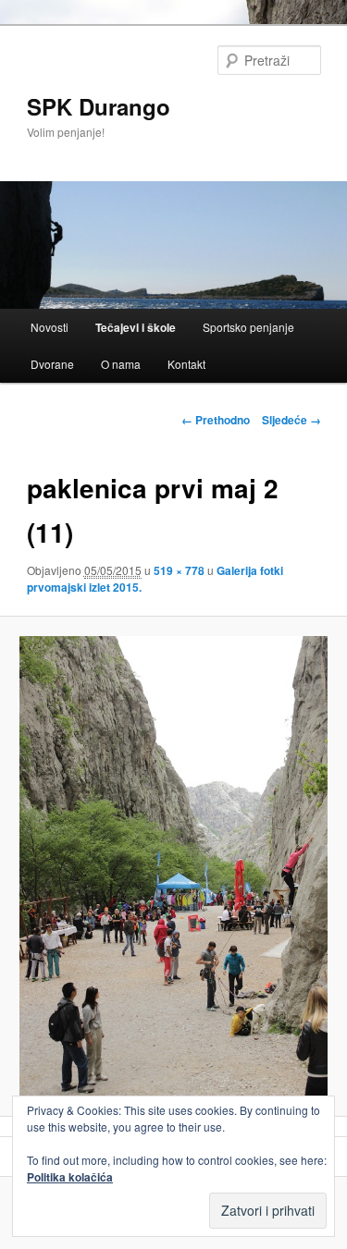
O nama (121, 364)
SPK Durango (98, 106)
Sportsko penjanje (248, 327)
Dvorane (52, 364)
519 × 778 (179, 570)
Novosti (49, 327)
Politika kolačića (70, 1177)
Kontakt (186, 364)
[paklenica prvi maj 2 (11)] (173, 866)
